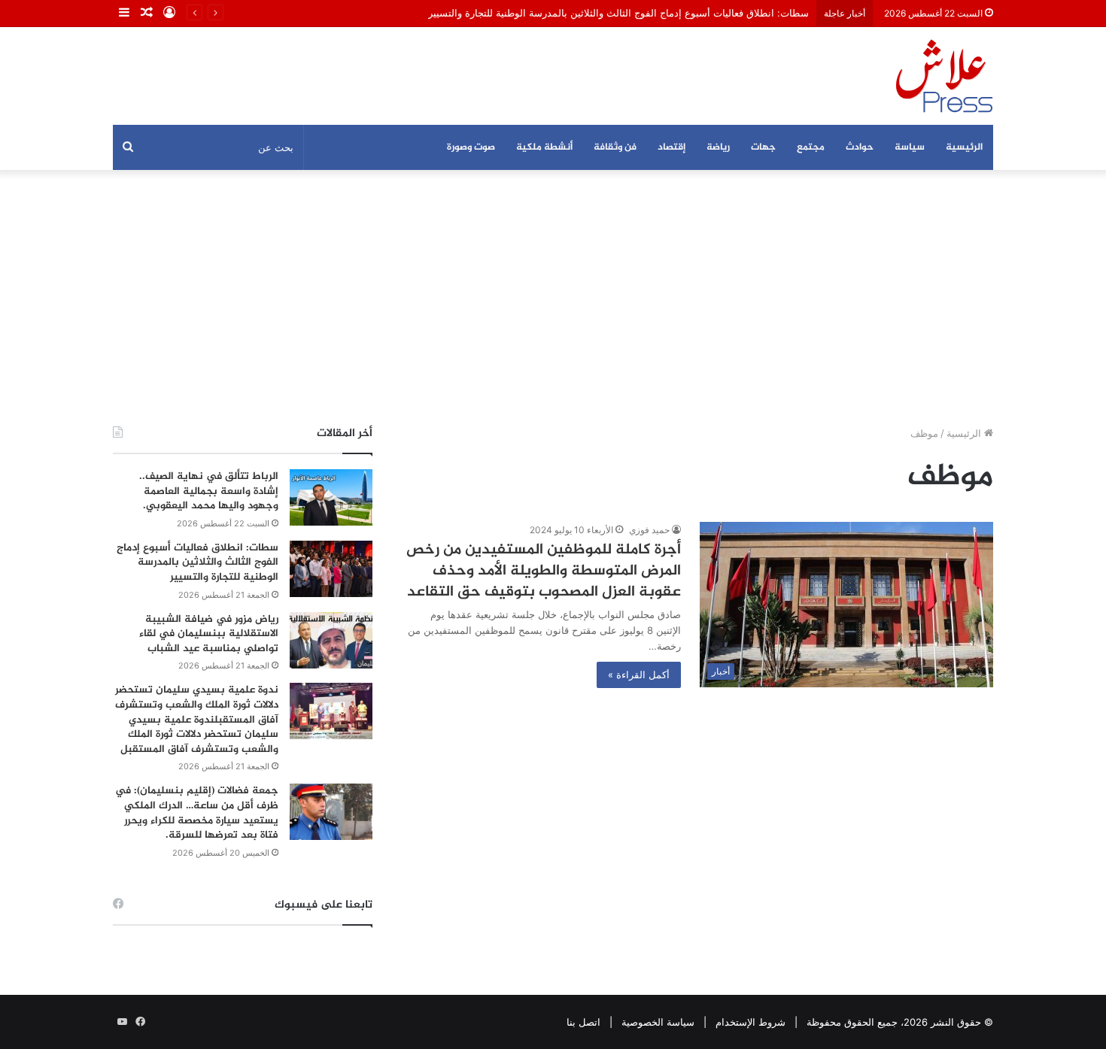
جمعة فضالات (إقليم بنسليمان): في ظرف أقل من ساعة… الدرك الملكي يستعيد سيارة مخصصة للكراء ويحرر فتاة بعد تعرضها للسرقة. (196, 813)
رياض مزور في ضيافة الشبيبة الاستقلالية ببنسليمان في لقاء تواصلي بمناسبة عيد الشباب (208, 634)
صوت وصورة (471, 147)
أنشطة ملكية (544, 147)
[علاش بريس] (944, 76)
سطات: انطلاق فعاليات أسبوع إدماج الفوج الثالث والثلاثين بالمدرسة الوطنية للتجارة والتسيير (618, 13)
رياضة (718, 147)
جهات (763, 147)
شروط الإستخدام (750, 1022)
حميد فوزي (649, 529)
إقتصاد (671, 147)
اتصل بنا (583, 1022)
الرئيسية (964, 147)
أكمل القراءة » (639, 675)
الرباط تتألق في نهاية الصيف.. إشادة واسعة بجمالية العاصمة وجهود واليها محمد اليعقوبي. (208, 491)
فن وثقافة (615, 147)
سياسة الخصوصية (657, 1022)
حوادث (860, 147)
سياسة (910, 147)
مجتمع (811, 147)
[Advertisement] (553, 298)
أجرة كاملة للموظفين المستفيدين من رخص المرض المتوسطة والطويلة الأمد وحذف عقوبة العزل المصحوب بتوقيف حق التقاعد (543, 571)
